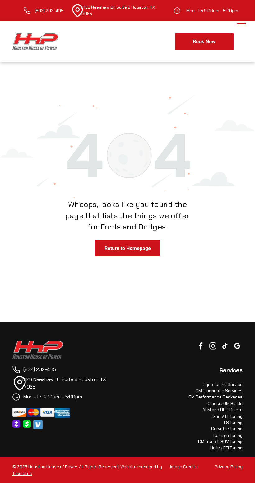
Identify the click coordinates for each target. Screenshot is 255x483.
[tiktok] (225, 347)
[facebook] (200, 347)
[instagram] (212, 347)
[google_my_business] (237, 347)
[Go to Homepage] (37, 344)
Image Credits (184, 467)
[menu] (241, 23)
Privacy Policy (229, 467)
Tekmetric (22, 473)
